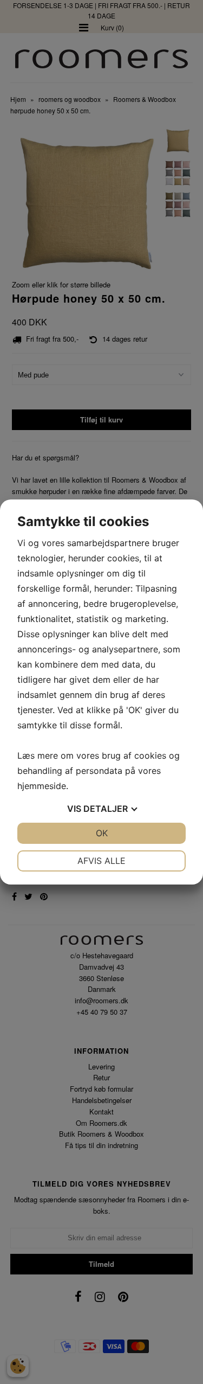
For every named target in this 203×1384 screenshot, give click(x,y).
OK (102, 833)
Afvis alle (101, 860)
